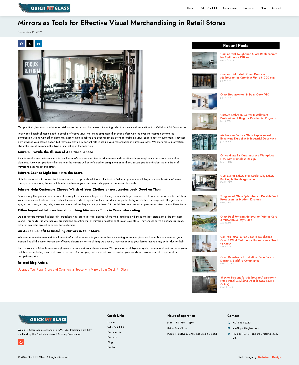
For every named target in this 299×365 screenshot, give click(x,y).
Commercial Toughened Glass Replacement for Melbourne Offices (248, 55)
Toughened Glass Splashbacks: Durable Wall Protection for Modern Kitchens (249, 198)
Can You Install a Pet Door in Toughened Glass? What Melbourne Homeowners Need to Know (249, 240)
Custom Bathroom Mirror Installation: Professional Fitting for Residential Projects (248, 116)
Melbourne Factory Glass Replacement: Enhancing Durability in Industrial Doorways (248, 137)
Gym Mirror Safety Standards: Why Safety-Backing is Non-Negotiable (247, 177)
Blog (263, 7)
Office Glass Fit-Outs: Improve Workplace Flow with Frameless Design (247, 157)
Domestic (248, 7)
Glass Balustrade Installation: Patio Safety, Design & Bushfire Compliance (247, 259)
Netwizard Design (269, 357)
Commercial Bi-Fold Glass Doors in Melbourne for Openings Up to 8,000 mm (247, 76)
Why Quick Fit (208, 7)
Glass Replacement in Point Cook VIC (244, 95)
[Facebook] (21, 342)
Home (190, 7)
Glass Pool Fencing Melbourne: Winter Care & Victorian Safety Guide (248, 218)
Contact (276, 7)
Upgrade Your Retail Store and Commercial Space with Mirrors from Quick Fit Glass (73, 269)
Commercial (230, 7)
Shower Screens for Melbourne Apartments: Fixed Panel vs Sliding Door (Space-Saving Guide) (248, 281)
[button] (21, 43)
